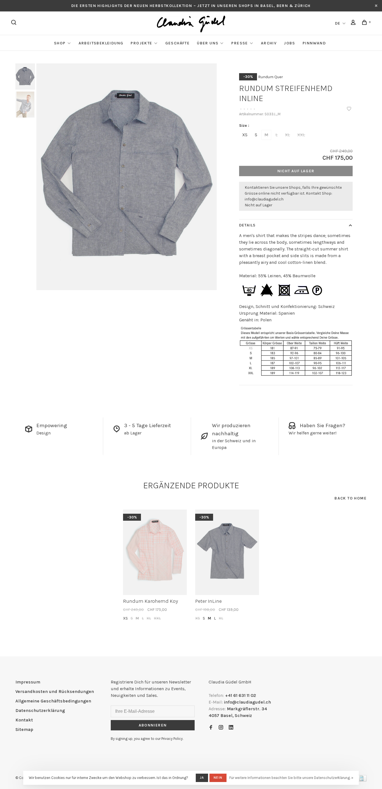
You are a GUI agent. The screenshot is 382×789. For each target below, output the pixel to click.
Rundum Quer (270, 77)
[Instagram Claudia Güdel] (221, 727)
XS (244, 134)
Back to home (350, 498)
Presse (239, 43)
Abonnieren (153, 725)
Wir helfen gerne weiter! (312, 433)
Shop (60, 43)
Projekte (141, 43)
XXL (301, 134)
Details (247, 225)
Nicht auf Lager (296, 171)
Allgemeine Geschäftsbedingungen (53, 701)
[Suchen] (14, 23)
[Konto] (354, 23)
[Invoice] (362, 780)
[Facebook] (211, 727)
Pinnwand (314, 43)
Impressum (27, 682)
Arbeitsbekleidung (101, 43)
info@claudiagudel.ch (264, 199)
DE (338, 23)
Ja (202, 778)
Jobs (289, 43)
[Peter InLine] (227, 552)
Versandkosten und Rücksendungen (54, 691)
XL (287, 134)
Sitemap (24, 729)
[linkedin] (231, 727)
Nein (218, 778)
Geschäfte (177, 43)
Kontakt (24, 720)
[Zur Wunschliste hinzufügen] (349, 109)
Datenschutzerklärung (40, 710)
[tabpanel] (126, 176)
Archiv (269, 43)
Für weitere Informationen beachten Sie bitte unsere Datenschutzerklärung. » (291, 778)
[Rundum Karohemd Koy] (155, 552)
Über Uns (207, 43)
